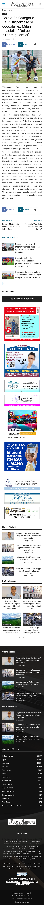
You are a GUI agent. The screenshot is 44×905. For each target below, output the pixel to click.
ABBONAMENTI (13, 881)
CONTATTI (14, 879)
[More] (35, 44)
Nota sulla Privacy (17, 893)
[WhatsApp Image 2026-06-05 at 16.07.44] (22, 438)
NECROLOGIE (27, 879)
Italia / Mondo (7, 598)
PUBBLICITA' (28, 881)
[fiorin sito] (22, 503)
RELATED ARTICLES (10, 238)
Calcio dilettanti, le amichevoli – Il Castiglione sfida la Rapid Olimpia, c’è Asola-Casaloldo (28, 275)
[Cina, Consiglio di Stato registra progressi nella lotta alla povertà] (8, 560)
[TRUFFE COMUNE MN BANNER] (22, 340)
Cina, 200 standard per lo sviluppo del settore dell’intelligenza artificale (28, 571)
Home (4, 10)
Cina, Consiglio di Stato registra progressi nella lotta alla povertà (11, 630)
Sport (10, 10)
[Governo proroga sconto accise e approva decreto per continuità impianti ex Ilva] (8, 548)
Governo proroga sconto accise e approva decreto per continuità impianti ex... (29, 547)
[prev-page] (3, 283)
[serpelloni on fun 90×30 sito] (22, 518)
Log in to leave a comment (22, 299)
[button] (4, 4)
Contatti (28, 893)
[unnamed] (22, 489)
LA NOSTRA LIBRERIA (26, 882)
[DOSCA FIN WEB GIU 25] (22, 377)
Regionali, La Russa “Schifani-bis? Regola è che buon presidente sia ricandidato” (28, 535)
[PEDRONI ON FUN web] (22, 391)
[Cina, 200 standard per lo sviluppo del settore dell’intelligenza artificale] (8, 571)
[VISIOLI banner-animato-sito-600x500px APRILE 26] (22, 470)
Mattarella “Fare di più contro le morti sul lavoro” (33, 226)
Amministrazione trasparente (22, 898)
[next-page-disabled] (7, 283)
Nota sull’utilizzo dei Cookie (21, 895)
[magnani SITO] (22, 405)
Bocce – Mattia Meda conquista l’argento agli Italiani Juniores (11, 226)
